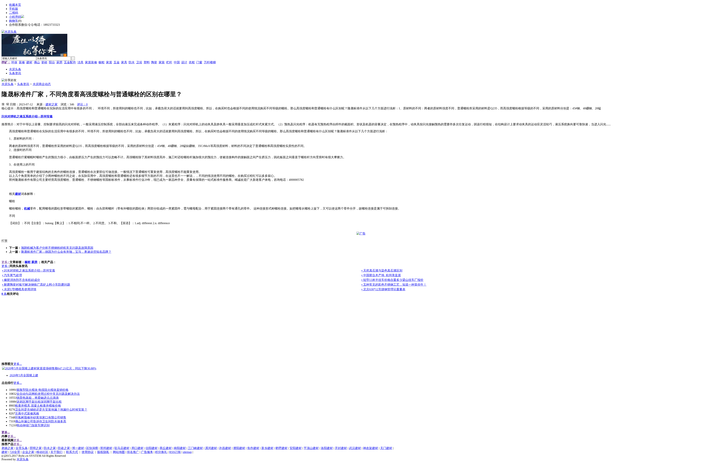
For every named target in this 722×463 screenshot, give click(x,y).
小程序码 (15, 16)
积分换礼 (161, 452)
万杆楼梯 (210, 62)
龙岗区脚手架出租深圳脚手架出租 (39, 401)
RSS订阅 (175, 452)
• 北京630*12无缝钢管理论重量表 (383, 289)
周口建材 (137, 448)
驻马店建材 (121, 448)
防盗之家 (64, 448)
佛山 (37, 62)
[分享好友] (9, 80)
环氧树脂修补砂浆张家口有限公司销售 (40, 417)
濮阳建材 (239, 448)
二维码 (13, 12)
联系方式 (72, 452)
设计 (184, 62)
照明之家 (36, 448)
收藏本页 (15, 4)
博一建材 (78, 448)
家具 (124, 62)
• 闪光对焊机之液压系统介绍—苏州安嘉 (28, 270)
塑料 (147, 62)
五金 (117, 62)
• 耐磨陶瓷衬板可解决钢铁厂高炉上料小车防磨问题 (36, 284)
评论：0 (82, 104)
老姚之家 (8, 448)
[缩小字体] (7, 103)
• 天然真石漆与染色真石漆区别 (381, 270)
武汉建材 (355, 448)
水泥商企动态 (42, 84)
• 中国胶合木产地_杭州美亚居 (381, 275)
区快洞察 (92, 448)
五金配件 (70, 62)
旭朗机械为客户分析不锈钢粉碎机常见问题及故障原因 (57, 247)
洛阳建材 (327, 448)
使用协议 (88, 452)
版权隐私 (103, 452)
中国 (177, 62)
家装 (162, 62)
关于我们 (56, 452)
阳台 (52, 62)
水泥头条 (8, 84)
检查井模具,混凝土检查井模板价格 (38, 405)
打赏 (5, 240)
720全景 (15, 452)
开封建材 (341, 448)
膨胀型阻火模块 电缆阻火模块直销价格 (42, 389)
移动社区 (42, 452)
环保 (14, 62)
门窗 (199, 62)
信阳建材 (152, 448)
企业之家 (28, 452)
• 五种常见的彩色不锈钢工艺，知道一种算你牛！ (393, 284)
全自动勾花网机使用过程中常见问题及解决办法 (48, 393)
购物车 (13, 20)
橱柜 (102, 62)
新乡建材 (267, 448)
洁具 (80, 62)
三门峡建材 (195, 448)
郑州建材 (106, 448)
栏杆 (169, 62)
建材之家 (52, 104)
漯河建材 (211, 448)
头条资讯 (23, 84)
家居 (109, 62)
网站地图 (119, 452)
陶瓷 (154, 62)
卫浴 (139, 62)
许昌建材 (225, 448)
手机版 (13, 8)
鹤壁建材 (281, 448)
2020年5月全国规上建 (24, 375)
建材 (29, 62)
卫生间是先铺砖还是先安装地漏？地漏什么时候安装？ (51, 409)
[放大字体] (3, 103)
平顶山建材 (311, 448)
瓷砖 (44, 62)
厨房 (59, 62)
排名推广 (133, 452)
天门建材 (386, 448)
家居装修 (91, 62)
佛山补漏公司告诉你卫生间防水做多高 (40, 421)
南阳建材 (180, 448)
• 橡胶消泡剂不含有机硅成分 (21, 279)
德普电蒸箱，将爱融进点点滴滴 (38, 397)
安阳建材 (296, 448)
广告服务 (147, 452)
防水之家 (50, 448)
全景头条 (22, 448)
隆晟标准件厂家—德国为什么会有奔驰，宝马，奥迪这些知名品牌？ (66, 251)
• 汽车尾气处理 (12, 275)
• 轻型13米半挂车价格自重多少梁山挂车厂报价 (392, 279)
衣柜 (192, 62)
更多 (6, 262)
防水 (132, 62)
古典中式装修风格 (27, 413)
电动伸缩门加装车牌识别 (33, 425)
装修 (22, 62)
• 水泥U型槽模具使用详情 (19, 289)
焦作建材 (253, 448)
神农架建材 (370, 448)
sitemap (187, 452)
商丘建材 (166, 448)
